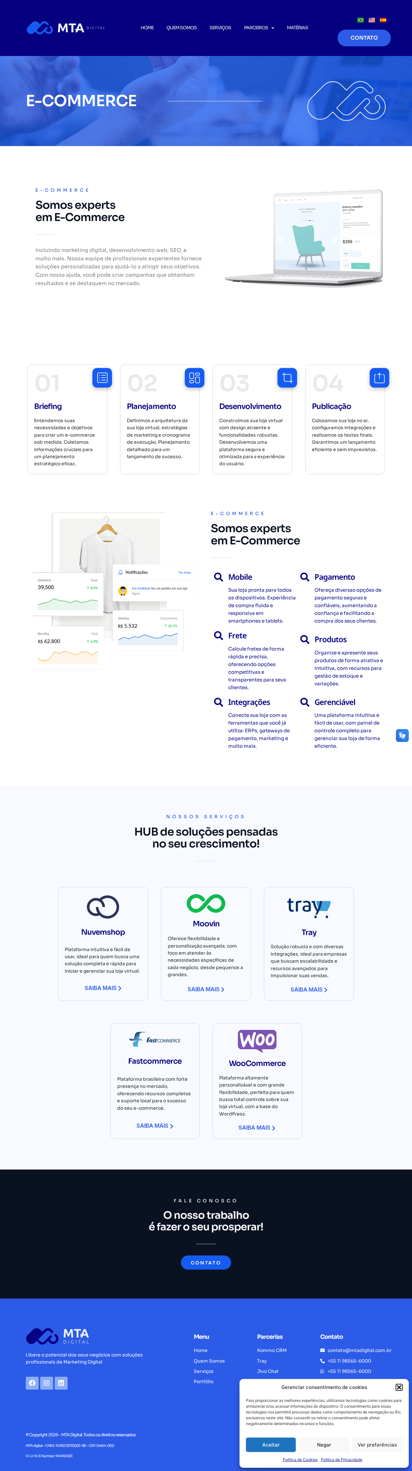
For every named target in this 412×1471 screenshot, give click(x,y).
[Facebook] (32, 1383)
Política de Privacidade (341, 1459)
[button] (399, 1387)
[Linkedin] (61, 1383)
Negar (324, 1445)
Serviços (220, 28)
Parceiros (256, 28)
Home (147, 28)
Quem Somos (181, 28)
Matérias (297, 28)
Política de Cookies (300, 1459)
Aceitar (271, 1445)
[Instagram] (46, 1383)
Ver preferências (377, 1445)
